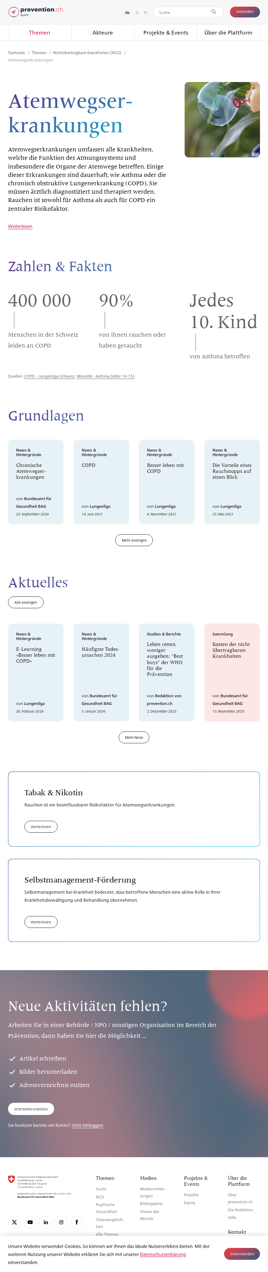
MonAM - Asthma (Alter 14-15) (105, 376)
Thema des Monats (149, 1215)
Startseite (17, 52)
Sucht (101, 1188)
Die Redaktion (240, 1209)
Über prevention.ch (240, 1198)
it (137, 12)
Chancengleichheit (110, 1223)
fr (145, 12)
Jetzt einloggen (87, 1125)
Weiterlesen (20, 226)
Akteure (102, 32)
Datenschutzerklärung (163, 1254)
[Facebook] (76, 1222)
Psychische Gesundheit (106, 1208)
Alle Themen (107, 1234)
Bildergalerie (151, 1203)
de (127, 12)
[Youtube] (30, 1222)
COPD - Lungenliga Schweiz (49, 376)
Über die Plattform (228, 32)
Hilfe (232, 1217)
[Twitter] (14, 1222)
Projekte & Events (165, 32)
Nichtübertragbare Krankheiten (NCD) (87, 52)
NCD (100, 1196)
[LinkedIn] (45, 1222)
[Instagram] (61, 1222)
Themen (39, 32)
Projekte (191, 1194)
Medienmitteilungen (152, 1192)
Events (189, 1202)
